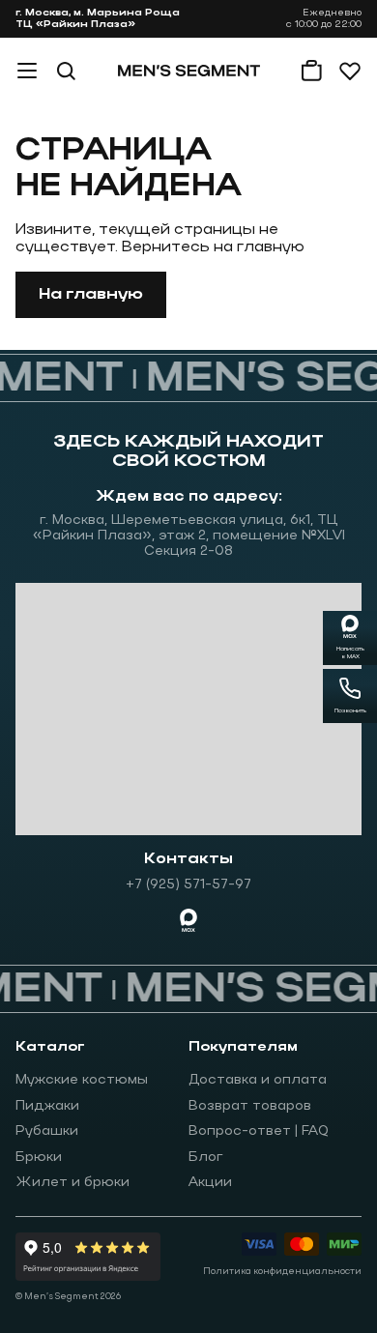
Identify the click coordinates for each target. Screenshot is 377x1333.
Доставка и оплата (257, 1080)
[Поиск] (65, 70)
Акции (210, 1182)
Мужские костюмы (81, 1080)
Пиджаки (47, 1106)
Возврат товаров (249, 1106)
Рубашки (46, 1131)
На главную (91, 295)
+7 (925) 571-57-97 (188, 885)
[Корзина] (311, 70)
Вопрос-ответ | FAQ (258, 1131)
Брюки (38, 1157)
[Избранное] (350, 70)
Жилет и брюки (72, 1182)
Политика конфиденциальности (282, 1271)
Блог (205, 1157)
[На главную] (189, 70)
